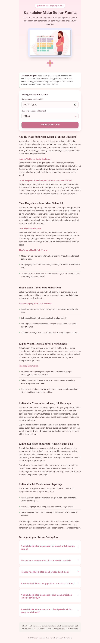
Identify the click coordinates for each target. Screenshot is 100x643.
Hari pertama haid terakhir (32, 99)
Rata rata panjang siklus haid (33, 111)
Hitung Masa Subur (50, 125)
